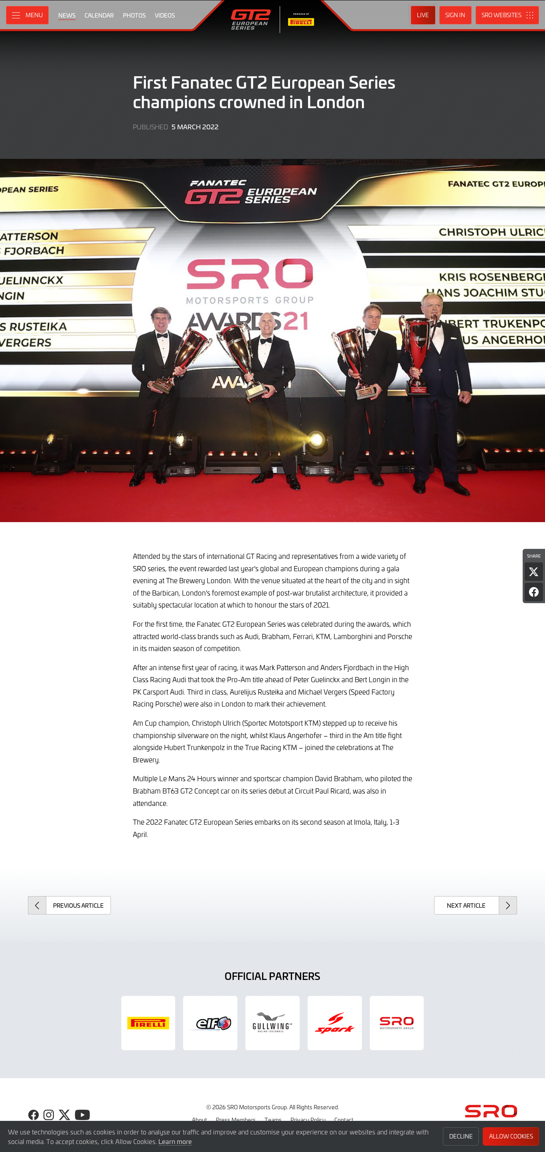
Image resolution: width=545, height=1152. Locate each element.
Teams (273, 1120)
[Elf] (210, 1023)
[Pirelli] (148, 1023)
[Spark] (335, 1023)
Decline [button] (461, 1136)
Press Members (236, 1120)
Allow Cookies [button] (511, 1136)
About (199, 1120)
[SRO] (397, 1023)
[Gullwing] (272, 1023)
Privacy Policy (308, 1120)
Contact (343, 1120)
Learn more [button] (175, 1141)
